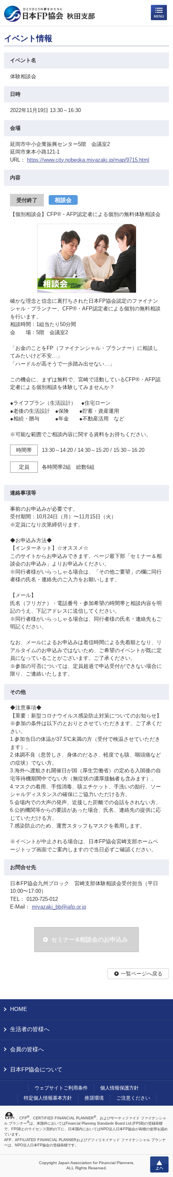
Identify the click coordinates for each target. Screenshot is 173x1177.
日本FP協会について (36, 1069)
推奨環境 (94, 1098)
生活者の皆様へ (29, 1029)
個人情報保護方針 (119, 1088)
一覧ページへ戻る (142, 974)
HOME (18, 1009)
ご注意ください (133, 1098)
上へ (159, 1164)
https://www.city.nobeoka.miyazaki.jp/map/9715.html (88, 160)
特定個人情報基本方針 (48, 1098)
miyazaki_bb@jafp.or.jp (59, 907)
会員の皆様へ (27, 1049)
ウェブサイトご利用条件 (61, 1088)
